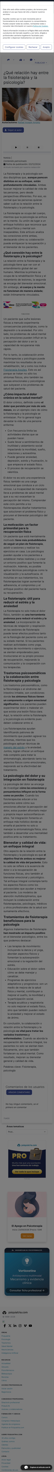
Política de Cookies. (40, 26)
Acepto (46, 47)
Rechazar (33, 47)
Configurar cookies (14, 47)
